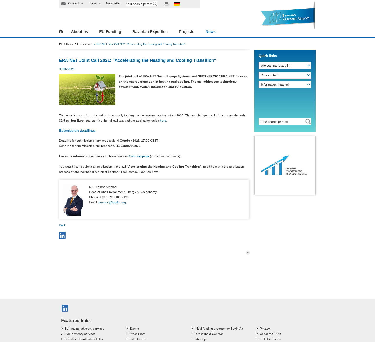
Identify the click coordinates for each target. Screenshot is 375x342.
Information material (275, 84)
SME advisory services (79, 333)
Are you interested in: (275, 65)
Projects (186, 31)
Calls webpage (139, 156)
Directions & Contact (209, 333)
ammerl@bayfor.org (112, 202)
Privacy (265, 328)
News (211, 31)
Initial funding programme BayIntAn (219, 328)
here (163, 120)
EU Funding (110, 31)
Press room (137, 333)
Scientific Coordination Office (84, 339)
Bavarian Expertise (150, 31)
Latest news (84, 44)
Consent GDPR (270, 333)
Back (62, 225)
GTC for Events (270, 339)
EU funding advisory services (84, 328)
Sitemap (200, 339)
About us (79, 31)
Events (134, 328)
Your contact (269, 75)
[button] (62, 235)
